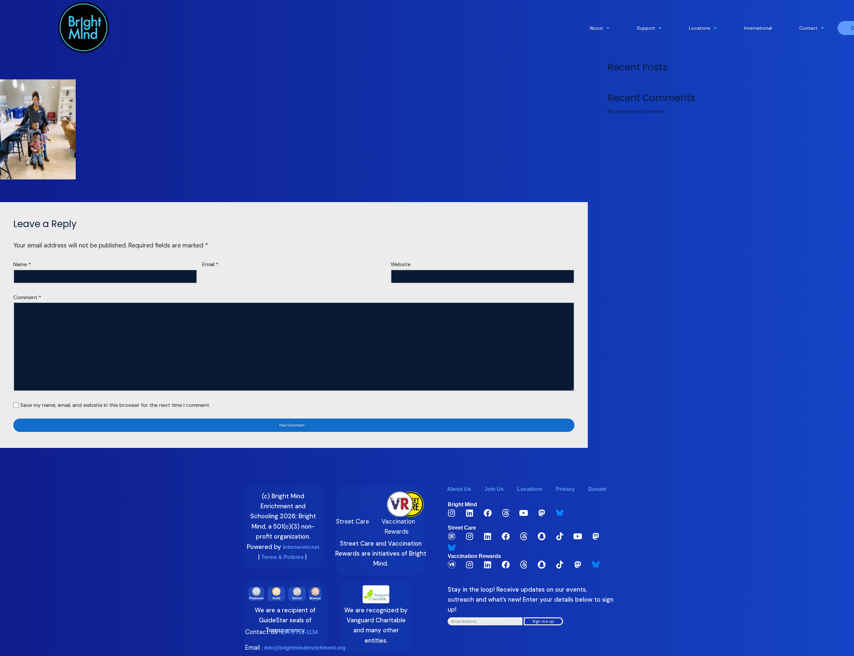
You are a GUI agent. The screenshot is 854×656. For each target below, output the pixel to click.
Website (401, 264)
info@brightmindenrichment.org (305, 648)
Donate (597, 489)
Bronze (315, 598)
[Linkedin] (470, 513)
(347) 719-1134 (300, 632)
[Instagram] (452, 513)
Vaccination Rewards (474, 556)
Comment (27, 297)
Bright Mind (462, 504)
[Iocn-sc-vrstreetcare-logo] (452, 536)
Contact (808, 28)
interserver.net (301, 547)
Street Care (462, 528)
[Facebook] (488, 513)
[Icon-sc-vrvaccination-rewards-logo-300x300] (452, 565)
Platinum (256, 598)
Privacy (565, 489)
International (758, 28)
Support (646, 28)
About (596, 28)
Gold (276, 598)
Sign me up (543, 621)
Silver (297, 598)
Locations (700, 28)
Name (22, 264)
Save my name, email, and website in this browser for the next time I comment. (115, 405)
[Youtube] (524, 513)
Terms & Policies (282, 557)
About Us (459, 489)
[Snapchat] (542, 536)
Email (210, 264)
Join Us (494, 489)
